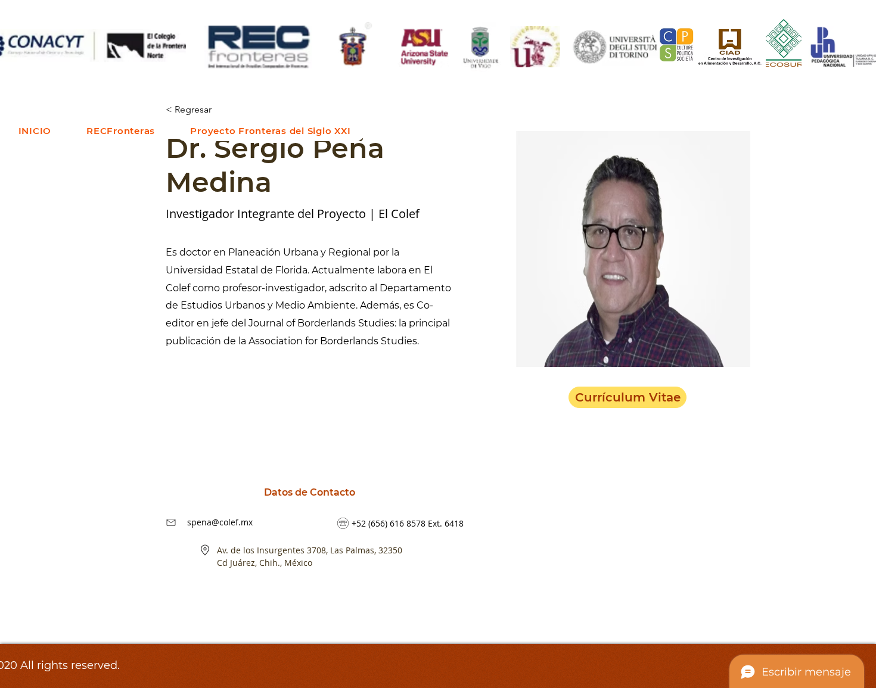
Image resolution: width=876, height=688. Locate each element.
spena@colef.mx (220, 522)
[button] (121, 130)
